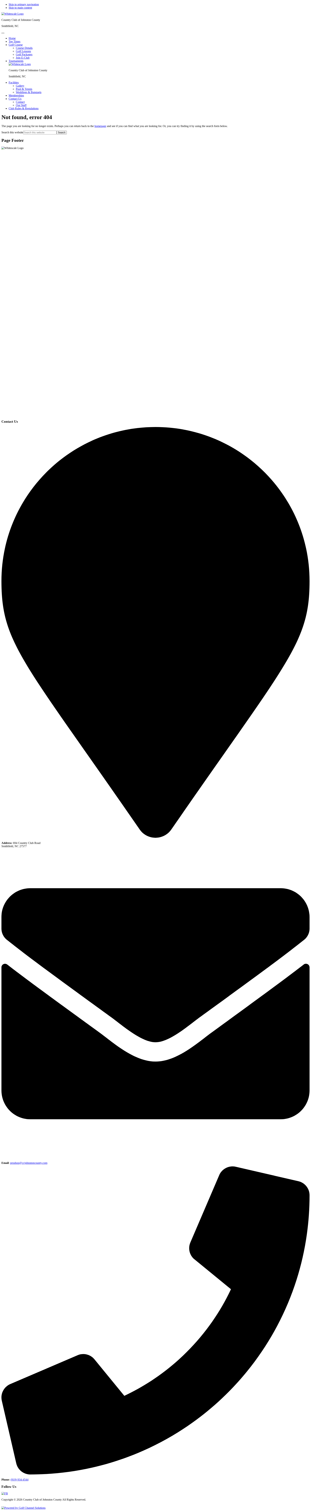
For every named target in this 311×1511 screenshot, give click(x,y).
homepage (100, 126)
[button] (16, 44)
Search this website (12, 132)
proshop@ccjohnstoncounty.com (28, 1162)
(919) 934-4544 (19, 1479)
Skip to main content (20, 7)
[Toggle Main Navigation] (2, 33)
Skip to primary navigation (24, 4)
